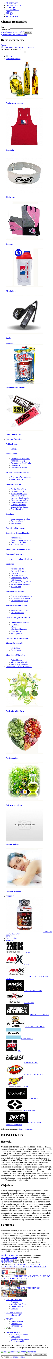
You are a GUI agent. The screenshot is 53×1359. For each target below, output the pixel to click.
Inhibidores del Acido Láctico (18, 549)
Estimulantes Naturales (15, 387)
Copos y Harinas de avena (21, 540)
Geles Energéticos (13, 434)
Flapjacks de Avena (18, 505)
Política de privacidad (19, 1334)
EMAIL (9, 12)
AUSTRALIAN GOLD (34, 1027)
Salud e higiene (12, 844)
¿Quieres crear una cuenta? (11, 35)
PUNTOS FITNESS (9, 1258)
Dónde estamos (17, 1306)
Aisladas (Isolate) (17, 569)
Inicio (21, 1129)
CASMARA (33, 1098)
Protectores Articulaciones (21, 477)
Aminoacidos (11, 454)
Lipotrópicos (16, 631)
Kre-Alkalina (16, 523)
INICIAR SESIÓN (13, 5)
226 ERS (27, 952)
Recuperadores (16, 650)
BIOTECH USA (31, 1062)
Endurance (10, 343)
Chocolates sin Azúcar (19, 500)
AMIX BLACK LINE (33, 991)
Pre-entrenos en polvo (19, 601)
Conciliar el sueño (13, 891)
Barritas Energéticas (18, 489)
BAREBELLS (27, 1039)
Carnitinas (15, 624)
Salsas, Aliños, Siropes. (20, 507)
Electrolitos (15, 648)
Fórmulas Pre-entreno (15, 591)
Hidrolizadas (16, 580)
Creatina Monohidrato (19, 521)
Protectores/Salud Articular (17, 472)
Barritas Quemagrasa (19, 493)
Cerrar (24, 35)
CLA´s (13, 627)
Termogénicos (16, 633)
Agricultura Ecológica (15, 711)
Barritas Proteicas (17, 491)
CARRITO (10, 7)
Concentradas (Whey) (19, 578)
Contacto (14, 1308)
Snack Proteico (17, 509)
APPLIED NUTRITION (39, 1015)
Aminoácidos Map (18, 461)
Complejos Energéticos (15, 528)
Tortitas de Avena (17, 544)
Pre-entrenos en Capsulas (20, 598)
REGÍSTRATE (12, 3)
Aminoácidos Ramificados (21, 463)
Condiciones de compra (20, 1339)
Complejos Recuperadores (17, 638)
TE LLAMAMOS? (13, 16)
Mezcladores (11, 291)
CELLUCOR (29, 1110)
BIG (19, 1050)
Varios (8, 338)
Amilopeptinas (16, 538)
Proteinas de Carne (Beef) (21, 582)
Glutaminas (15, 465)
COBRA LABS (34, 1122)
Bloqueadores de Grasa (20, 622)
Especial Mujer (12, 938)
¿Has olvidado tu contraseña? (12, 32)
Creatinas (10, 514)
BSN (26, 1086)
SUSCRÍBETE (7, 1262)
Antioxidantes (16, 660)
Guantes (9, 244)
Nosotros (29, 1129)
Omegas (14, 449)
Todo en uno (16, 587)
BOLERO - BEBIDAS (33, 1074)
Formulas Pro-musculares (16, 605)
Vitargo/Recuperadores (15, 643)
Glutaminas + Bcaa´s (19, 467)
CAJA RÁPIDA (12, 10)
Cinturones (10, 197)
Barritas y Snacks (13, 484)
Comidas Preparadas (19, 502)
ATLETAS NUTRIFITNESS (28, 1288)
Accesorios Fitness (13, 59)
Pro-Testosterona (17, 613)
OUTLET (10, 896)
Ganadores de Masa (18, 542)
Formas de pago (17, 1326)
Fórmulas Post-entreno (15, 554)
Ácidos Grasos (12, 444)
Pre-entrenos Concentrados (21, 596)
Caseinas (14, 573)
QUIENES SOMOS (14, 1300)
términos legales (19, 1357)
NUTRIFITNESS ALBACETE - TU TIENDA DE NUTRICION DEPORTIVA (25, 1277)
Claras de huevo (17, 575)
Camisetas (10, 150)
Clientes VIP (16, 1315)
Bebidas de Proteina (18, 496)
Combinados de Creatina (20, 519)
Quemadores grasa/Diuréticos (18, 617)
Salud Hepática (17, 479)
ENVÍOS (9, 1319)
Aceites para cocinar (14, 103)
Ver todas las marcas (14, 1125)
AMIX (26, 964)
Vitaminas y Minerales (15, 655)
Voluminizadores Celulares (21, 559)
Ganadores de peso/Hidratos (17, 533)
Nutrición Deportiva (14, 439)
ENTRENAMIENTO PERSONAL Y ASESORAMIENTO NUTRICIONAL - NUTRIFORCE (23, 1265)
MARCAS (10, 940)
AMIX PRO (29, 1003)
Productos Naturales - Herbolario (19, 667)
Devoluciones (16, 1324)
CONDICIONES (13, 1332)
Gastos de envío (17, 1321)
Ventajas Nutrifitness (19, 1304)
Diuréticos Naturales (19, 629)
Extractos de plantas (14, 805)
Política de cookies (18, 1341)
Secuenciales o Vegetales (20, 584)
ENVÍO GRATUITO (9, 1255)
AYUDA (9, 14)
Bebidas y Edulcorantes (20, 498)
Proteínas (10, 564)
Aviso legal (15, 1337)
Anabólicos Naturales (19, 610)
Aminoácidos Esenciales (20, 459)
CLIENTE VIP (7, 1260)
